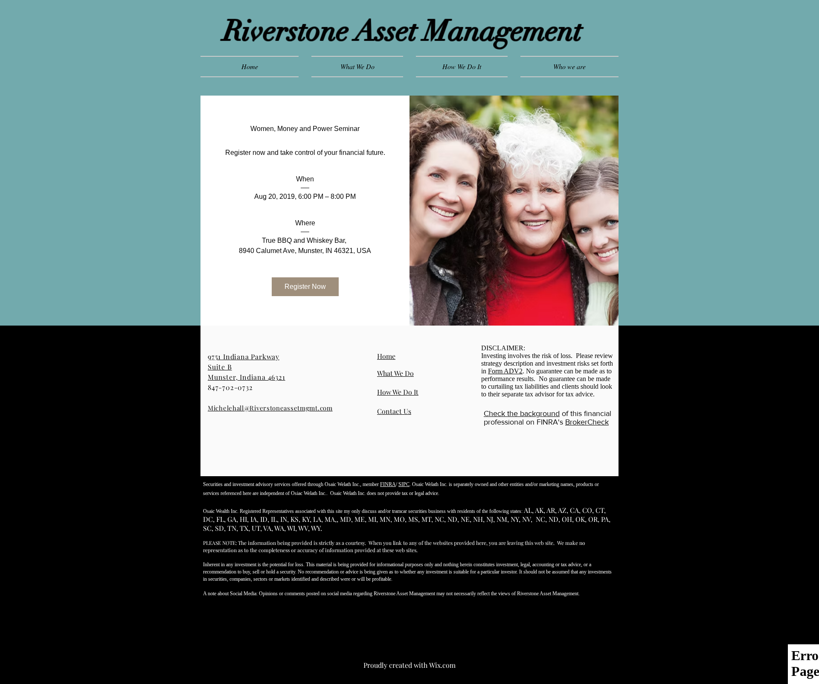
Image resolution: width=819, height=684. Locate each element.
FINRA (388, 484)
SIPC (404, 484)
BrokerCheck (587, 422)
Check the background (522, 413)
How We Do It (397, 391)
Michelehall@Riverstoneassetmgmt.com (270, 408)
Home (386, 356)
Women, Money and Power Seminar (305, 128)
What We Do (395, 373)
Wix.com (442, 665)
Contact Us (394, 411)
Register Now (305, 286)
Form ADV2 (505, 371)
